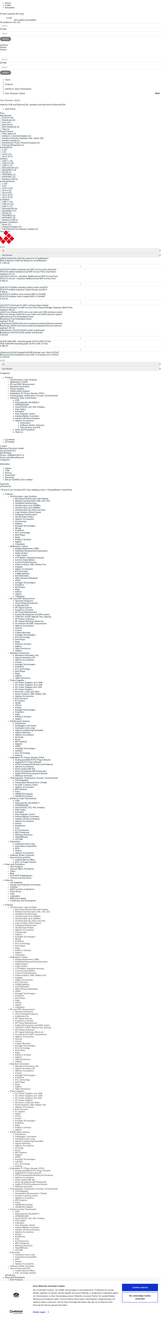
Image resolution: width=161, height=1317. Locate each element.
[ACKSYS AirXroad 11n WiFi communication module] (24, 305)
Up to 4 (7, 188)
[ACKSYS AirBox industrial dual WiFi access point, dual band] (28, 269)
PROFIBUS (8, 175)
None (6, 224)
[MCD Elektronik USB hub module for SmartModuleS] (24, 258)
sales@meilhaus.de (15, 457)
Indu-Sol (7, 125)
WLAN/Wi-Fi (9, 170)
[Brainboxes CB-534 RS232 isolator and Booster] (22, 330)
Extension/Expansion (13, 145)
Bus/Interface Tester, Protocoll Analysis (20, 143)
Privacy (8, 473)
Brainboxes (8, 120)
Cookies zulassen (140, 1287)
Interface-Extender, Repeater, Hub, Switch (22, 138)
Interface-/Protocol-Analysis (27, 418)
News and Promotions (25, 430)
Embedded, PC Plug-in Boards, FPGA (27, 393)
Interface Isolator (11, 140)
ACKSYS (7, 118)
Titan (5, 129)
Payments (9, 477)
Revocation (10, 475)
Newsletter (10, 8)
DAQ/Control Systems (20, 391)
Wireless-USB (10, 179)
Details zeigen (39, 1312)
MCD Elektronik (10, 127)
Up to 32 (7, 197)
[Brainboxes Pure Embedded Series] (17, 317)
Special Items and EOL (30, 427)
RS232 (6, 172)
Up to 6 (6, 154)
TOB (7, 471)
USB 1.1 (7, 161)
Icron (6, 122)
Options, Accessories (24, 421)
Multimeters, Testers (19, 382)
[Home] (3, 29)
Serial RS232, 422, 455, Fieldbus (30, 407)
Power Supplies (17, 389)
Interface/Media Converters (27, 416)
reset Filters (10, 109)
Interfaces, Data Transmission (23, 398)
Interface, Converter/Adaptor (16, 136)
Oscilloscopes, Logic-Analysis (23, 380)
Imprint (8, 468)
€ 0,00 (9, 18)
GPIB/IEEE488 (21, 405)
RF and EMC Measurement (22, 384)
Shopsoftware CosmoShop (60, 490)
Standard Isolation (11, 227)
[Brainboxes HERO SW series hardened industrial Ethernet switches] (31, 323)
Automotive (25, 423)
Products (9, 377)
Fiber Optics (9, 134)
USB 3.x (7, 165)
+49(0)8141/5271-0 (8, 54)
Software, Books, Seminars (32, 425)
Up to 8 (6, 193)
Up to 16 (7, 156)
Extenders (19, 411)
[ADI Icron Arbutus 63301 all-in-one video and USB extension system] (31, 312)
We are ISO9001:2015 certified (18, 480)
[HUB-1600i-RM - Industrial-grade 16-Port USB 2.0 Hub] (25, 341)
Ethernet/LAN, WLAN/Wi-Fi (27, 402)
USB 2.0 (8, 163)
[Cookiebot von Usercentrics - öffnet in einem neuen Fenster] (16, 1312)
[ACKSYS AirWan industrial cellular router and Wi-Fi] (24, 287)
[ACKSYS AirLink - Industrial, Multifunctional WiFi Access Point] (29, 276)
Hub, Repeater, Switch (25, 414)
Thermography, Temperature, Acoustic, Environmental (34, 396)
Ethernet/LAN (10, 168)
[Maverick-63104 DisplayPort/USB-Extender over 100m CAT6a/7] (29, 352)
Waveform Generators (19, 386)
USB (17, 400)
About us (19, 432)
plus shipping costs (35, 490)
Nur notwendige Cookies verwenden (140, 1297)
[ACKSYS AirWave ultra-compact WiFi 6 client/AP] (23, 294)
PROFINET (8, 177)
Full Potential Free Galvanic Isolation (20, 229)
